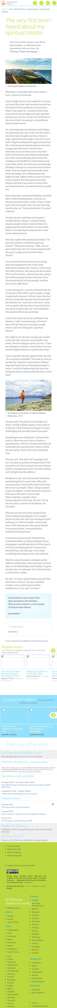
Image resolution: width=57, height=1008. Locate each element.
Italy (9, 956)
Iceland (35, 949)
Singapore (12, 948)
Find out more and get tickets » (29, 771)
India (9, 933)
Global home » (14, 908)
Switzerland (12, 994)
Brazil (34, 966)
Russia (10, 982)
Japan (10, 939)
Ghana (10, 916)
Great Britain (37, 940)
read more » (28, 882)
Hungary (36, 946)
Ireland (35, 953)
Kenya (10, 919)
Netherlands (12, 971)
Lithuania (11, 962)
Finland (35, 927)
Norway (11, 974)
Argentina (36, 962)
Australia (36, 989)
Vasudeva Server (38, 886)
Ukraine (10, 1006)
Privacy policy (13, 846)
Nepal (10, 945)
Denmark (36, 921)
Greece (35, 943)
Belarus (35, 909)
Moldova (11, 968)
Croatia (35, 915)
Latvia (10, 959)
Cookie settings (14, 852)
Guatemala (37, 972)
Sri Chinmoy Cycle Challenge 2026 (16, 821)
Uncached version (40, 1006)
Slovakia (11, 997)
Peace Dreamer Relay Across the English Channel (23, 814)
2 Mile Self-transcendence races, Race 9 (19, 794)
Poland (10, 977)
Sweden (11, 991)
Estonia (35, 924)
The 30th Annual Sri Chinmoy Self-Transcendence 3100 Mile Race (25, 786)
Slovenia (11, 1000)
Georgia (35, 934)
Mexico (35, 975)
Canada (35, 969)
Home (4, 9)
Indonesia (11, 936)
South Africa (13, 922)
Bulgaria (36, 912)
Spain (10, 988)
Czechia (35, 918)
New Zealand (38, 992)
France (35, 931)
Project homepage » (29, 51)
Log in (35, 1003)
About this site (14, 849)
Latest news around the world (21, 865)
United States (38, 981)
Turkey (10, 1003)
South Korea (13, 952)
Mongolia (11, 942)
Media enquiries (14, 855)
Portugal (11, 980)
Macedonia (12, 965)
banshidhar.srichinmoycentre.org (34, 641)
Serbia (10, 985)
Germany (36, 937)
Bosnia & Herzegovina (37, 904)
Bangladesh (12, 930)
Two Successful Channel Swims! (15, 807)
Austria (35, 900)
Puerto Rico (37, 978)
